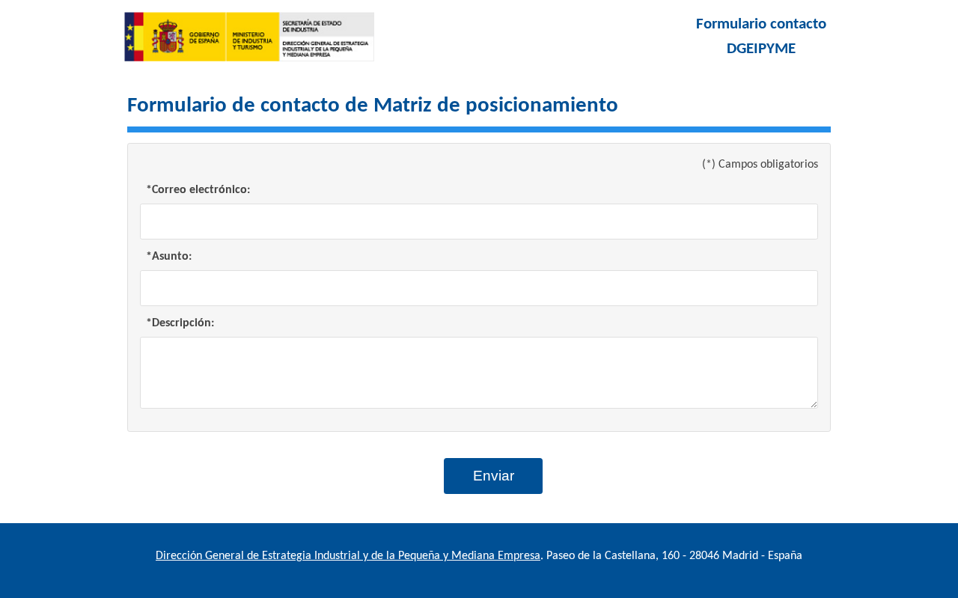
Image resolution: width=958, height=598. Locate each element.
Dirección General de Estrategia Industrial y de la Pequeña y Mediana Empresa (348, 556)
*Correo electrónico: (198, 190)
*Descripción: (180, 323)
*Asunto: (169, 257)
